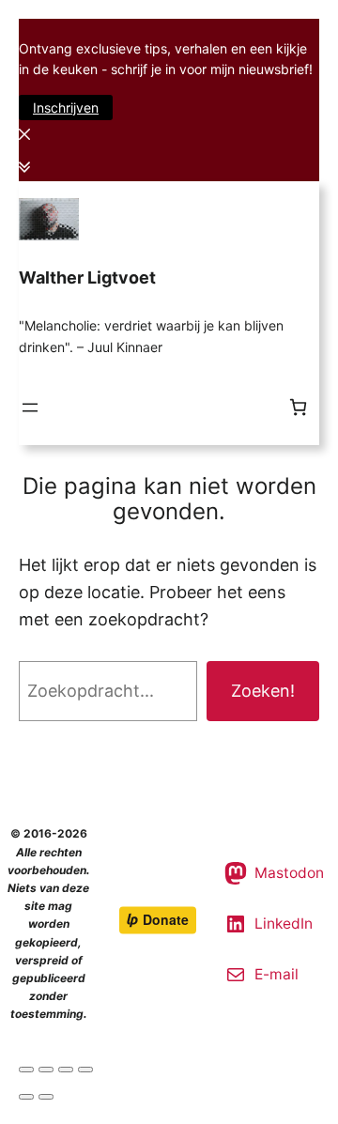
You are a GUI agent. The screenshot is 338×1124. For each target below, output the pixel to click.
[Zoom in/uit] (85, 1069)
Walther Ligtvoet (87, 277)
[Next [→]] (46, 1097)
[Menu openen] (30, 407)
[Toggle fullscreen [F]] (65, 1069)
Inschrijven (66, 107)
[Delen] (46, 1069)
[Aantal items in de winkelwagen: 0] (298, 407)
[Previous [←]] (26, 1097)
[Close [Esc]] (26, 1069)
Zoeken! (263, 691)
